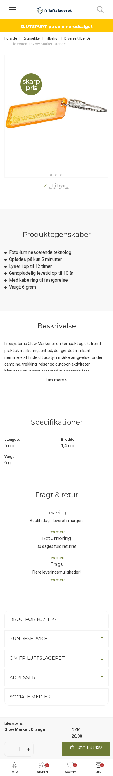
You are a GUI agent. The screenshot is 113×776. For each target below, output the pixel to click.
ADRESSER (23, 677)
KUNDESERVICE (29, 639)
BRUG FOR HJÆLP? (33, 619)
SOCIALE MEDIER (30, 697)
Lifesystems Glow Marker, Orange (38, 44)
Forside (10, 38)
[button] (14, 767)
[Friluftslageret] (54, 9)
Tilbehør (52, 38)
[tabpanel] (56, 113)
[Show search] (100, 9)
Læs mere (55, 380)
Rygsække (31, 38)
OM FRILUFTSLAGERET (37, 658)
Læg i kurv (88, 748)
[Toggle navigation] (12, 9)
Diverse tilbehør (77, 38)
